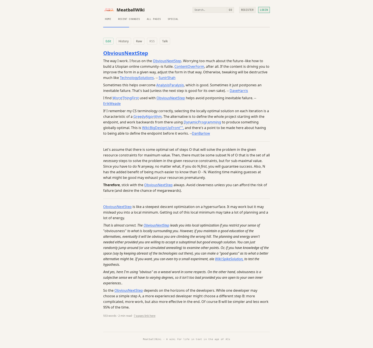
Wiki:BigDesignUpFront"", (163, 127)
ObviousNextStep (125, 53)
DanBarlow (201, 133)
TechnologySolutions (137, 77)
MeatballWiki (131, 10)
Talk (165, 41)
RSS (152, 41)
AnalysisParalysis (170, 85)
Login (264, 10)
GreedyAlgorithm (147, 116)
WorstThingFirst (125, 98)
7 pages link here (144, 316)
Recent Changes (129, 18)
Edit (108, 41)
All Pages (154, 18)
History (124, 41)
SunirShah (167, 77)
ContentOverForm (189, 66)
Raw (139, 41)
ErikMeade (112, 103)
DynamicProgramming (202, 122)
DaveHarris (239, 90)
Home (108, 18)
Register (247, 10)
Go (230, 10)
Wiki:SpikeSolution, (229, 259)
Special (173, 18)
